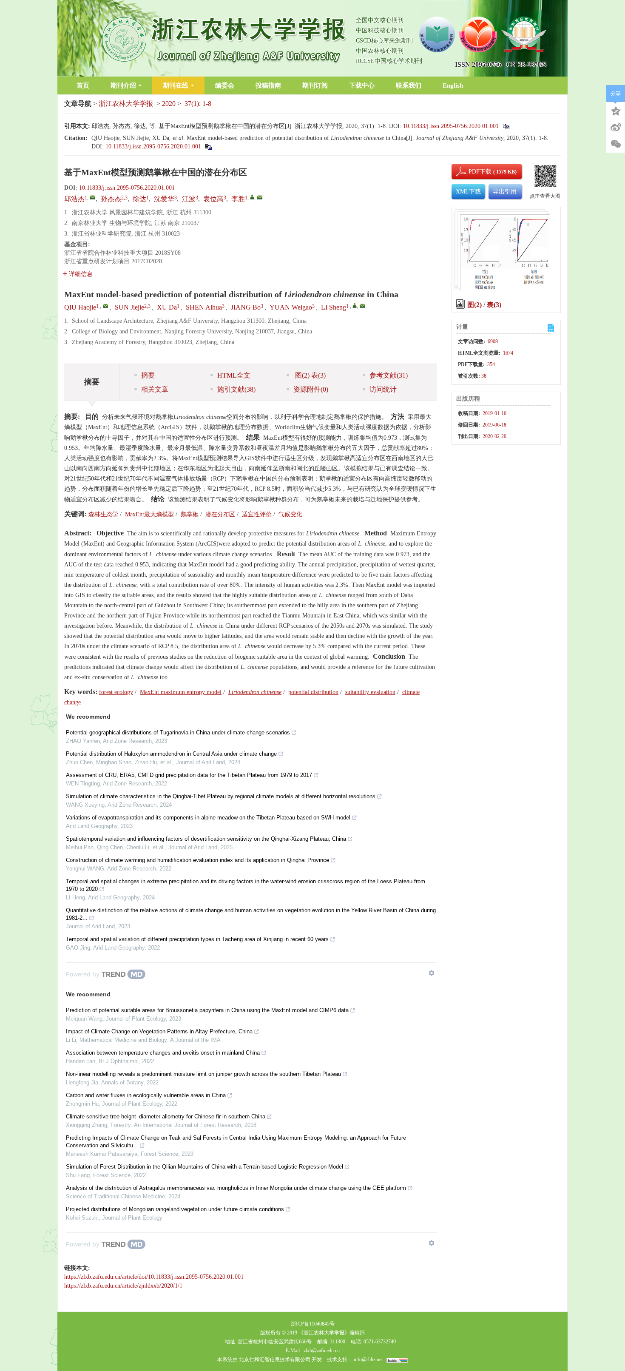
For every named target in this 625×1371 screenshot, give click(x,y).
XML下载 (468, 191)
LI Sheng (333, 307)
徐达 (139, 198)
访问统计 (383, 389)
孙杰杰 (111, 198)
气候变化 (290, 514)
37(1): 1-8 (198, 103)
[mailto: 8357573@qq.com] (362, 306)
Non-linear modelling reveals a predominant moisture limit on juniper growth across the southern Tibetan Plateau (203, 1074)
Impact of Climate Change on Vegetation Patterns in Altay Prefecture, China (159, 1031)
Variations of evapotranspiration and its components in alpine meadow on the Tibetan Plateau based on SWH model (208, 817)
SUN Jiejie (129, 307)
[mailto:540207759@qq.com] (93, 197)
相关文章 (154, 389)
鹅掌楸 (190, 514)
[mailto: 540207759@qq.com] (105, 306)
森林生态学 (103, 514)
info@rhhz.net (368, 1359)
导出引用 (505, 191)
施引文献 (236, 389)
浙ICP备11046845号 (313, 1324)
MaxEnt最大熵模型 (149, 514)
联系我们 (408, 85)
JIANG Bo (246, 307)
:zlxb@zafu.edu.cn (321, 1351)
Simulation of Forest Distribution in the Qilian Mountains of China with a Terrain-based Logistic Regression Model (204, 1166)
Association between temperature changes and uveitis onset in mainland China (163, 1053)
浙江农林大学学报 (126, 103)
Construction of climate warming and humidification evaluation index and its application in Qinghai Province (197, 860)
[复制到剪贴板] (505, 126)
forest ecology (116, 692)
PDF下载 (473, 171)
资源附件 (310, 389)
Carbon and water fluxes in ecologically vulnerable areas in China (146, 1095)
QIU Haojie (80, 307)
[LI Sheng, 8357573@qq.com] (354, 305)
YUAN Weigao (291, 307)
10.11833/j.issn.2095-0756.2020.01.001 (451, 126)
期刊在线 (175, 85)
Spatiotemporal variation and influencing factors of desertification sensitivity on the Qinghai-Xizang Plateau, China (206, 839)
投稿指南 (268, 85)
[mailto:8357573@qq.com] (260, 197)
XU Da (167, 307)
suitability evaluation (370, 692)
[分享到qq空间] (615, 110)
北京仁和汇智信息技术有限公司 (274, 1359)
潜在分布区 (220, 514)
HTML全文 (233, 375)
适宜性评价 (257, 514)
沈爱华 (164, 198)
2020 (169, 103)
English (453, 85)
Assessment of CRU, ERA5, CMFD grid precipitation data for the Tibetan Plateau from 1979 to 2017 (189, 775)
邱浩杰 (74, 198)
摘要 (148, 375)
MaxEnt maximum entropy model (181, 692)
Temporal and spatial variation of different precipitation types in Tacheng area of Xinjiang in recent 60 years (197, 939)
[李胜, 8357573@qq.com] (252, 196)
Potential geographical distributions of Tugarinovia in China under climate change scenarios (178, 732)
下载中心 (362, 85)
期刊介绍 (123, 85)
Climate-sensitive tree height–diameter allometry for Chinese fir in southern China (165, 1116)
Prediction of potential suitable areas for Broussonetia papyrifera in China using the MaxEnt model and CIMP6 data (207, 1010)
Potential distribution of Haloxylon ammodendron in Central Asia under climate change (171, 754)
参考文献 (388, 375)
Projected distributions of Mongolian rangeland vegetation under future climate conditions (175, 1209)
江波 (189, 198)
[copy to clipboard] (208, 146)
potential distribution (313, 692)
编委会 (224, 85)
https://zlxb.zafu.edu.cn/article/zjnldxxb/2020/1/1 (123, 1286)
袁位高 (213, 198)
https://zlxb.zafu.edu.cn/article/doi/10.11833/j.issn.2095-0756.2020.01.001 (154, 1277)
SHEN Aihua (204, 307)
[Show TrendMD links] (431, 973)
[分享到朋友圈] (615, 144)
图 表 (309, 375)
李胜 (238, 198)
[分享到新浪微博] (615, 127)
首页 (83, 85)
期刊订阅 (315, 85)
